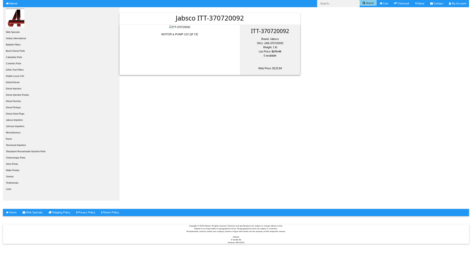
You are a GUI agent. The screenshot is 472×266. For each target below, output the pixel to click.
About (420, 3)
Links (8, 189)
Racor (9, 139)
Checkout (403, 3)
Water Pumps (12, 170)
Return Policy (110, 212)
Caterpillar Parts (14, 57)
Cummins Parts (13, 63)
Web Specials (13, 32)
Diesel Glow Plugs (15, 113)
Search (369, 2)
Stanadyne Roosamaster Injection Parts (26, 151)
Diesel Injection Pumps (17, 95)
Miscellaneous (13, 132)
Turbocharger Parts (15, 157)
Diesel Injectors (13, 88)
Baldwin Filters (13, 44)
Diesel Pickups (13, 107)
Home (12, 212)
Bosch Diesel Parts (15, 51)
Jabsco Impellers (14, 120)
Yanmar (10, 176)
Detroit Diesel (13, 82)
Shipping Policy (60, 212)
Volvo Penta (12, 164)
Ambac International (16, 38)
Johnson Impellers (15, 126)
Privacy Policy (86, 212)
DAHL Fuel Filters (15, 70)
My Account (458, 3)
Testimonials (12, 183)
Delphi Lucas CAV (15, 76)
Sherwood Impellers (16, 145)
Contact (438, 3)
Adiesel (12, 3)
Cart (385, 3)
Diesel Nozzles (13, 101)
